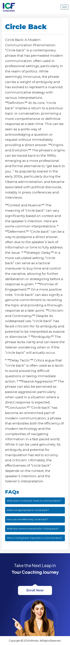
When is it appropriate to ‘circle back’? (28, 510)
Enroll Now (35, 590)
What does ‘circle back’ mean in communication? (34, 500)
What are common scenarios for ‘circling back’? (33, 528)
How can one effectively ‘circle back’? (27, 519)
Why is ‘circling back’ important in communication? (34, 538)
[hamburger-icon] (64, 7)
